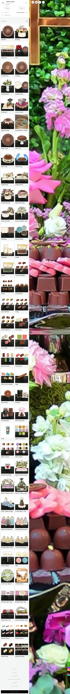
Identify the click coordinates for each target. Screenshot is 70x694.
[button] (14, 3)
